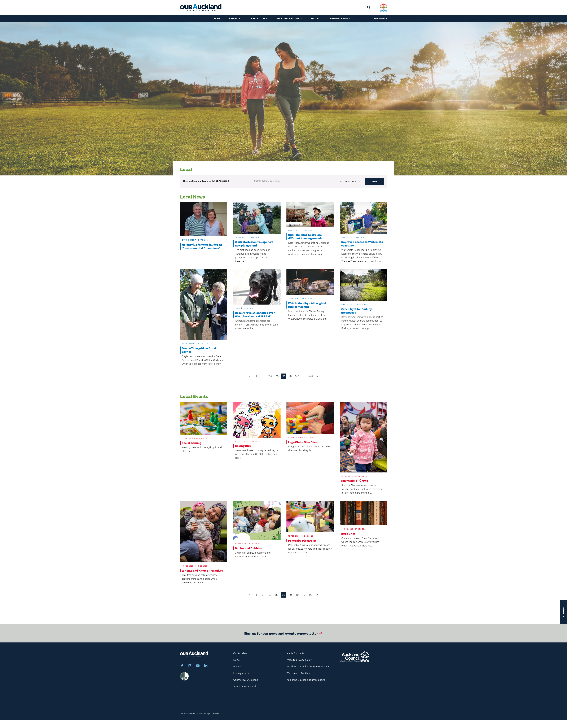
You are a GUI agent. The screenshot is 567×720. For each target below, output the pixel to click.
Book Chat (348, 533)
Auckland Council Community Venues (307, 666)
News (236, 660)
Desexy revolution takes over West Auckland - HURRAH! (255, 314)
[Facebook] (182, 666)
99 (310, 595)
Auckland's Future (288, 18)
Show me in (197, 181)
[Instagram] (190, 666)
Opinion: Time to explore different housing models (305, 236)
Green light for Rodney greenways (356, 310)
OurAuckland (240, 653)
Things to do (257, 18)
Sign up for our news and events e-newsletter (281, 633)
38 (283, 595)
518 (297, 376)
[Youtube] (198, 666)
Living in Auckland (339, 18)
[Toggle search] (368, 7)
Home (217, 18)
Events (237, 666)
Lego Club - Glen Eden (303, 442)
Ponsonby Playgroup (302, 540)
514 (270, 376)
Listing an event (242, 673)
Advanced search (347, 182)
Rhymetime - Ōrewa (354, 481)
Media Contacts (295, 653)
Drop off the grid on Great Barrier (199, 350)
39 (290, 595)
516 (283, 376)
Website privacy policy (299, 660)
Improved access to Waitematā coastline (362, 243)
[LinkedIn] (206, 666)
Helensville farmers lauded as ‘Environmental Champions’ (202, 246)
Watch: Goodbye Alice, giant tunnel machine (307, 305)
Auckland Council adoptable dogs (305, 679)
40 (297, 595)
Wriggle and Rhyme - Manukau (202, 570)
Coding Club (243, 446)
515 (277, 376)
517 (290, 376)
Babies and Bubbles (248, 548)
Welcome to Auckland (298, 673)
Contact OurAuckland (245, 679)
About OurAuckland (244, 686)
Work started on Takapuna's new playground (254, 243)
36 (270, 595)
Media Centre (380, 18)
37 (276, 595)
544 (310, 376)
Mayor (315, 18)
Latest (233, 18)
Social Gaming (191, 443)
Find (374, 181)
